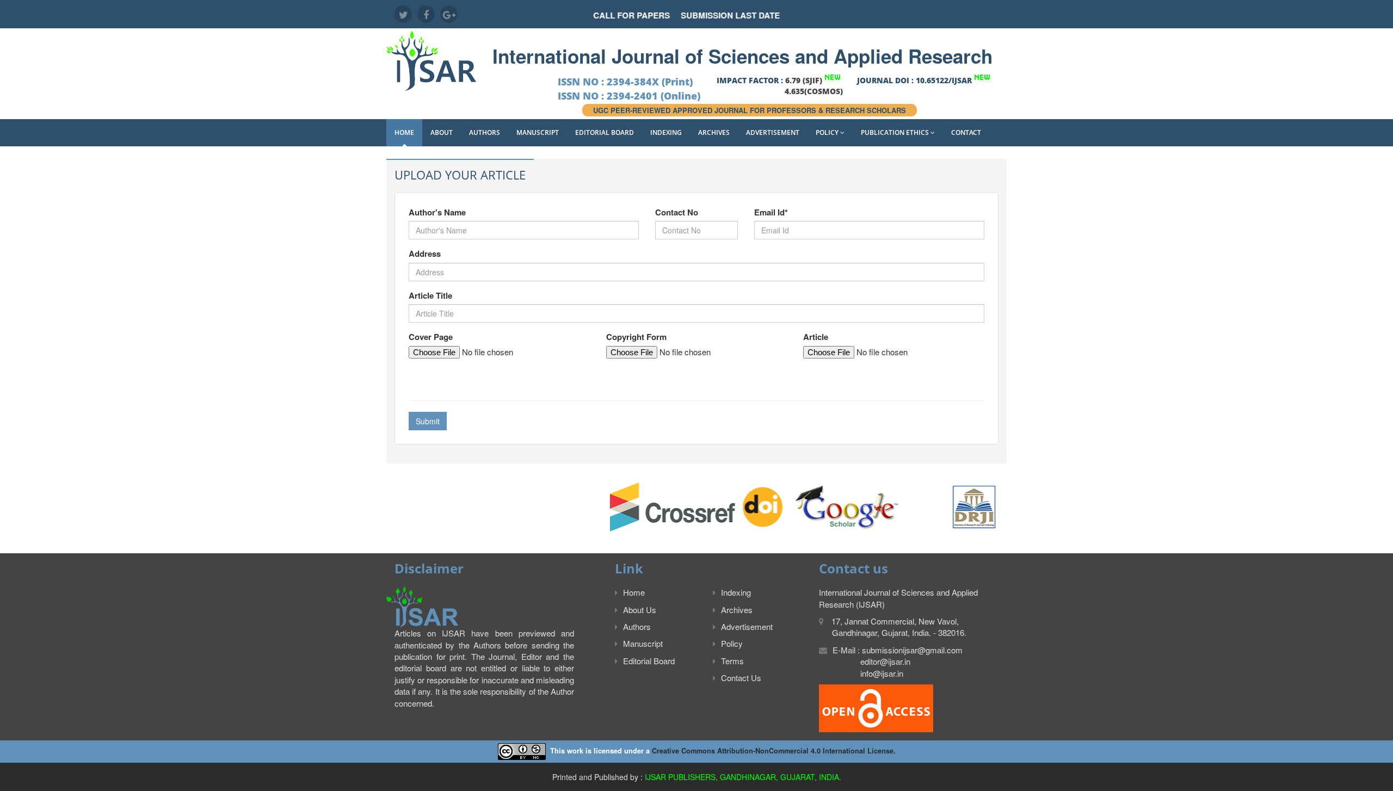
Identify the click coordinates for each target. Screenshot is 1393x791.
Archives (714, 132)
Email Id (771, 212)
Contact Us (741, 677)
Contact (966, 132)
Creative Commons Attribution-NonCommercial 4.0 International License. (774, 751)
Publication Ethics (895, 132)
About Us (639, 609)
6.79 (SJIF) (803, 80)
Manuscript (537, 132)
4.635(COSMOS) (814, 91)
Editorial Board (604, 132)
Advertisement (772, 132)
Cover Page (431, 337)
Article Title (430, 295)
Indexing (666, 132)
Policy (828, 132)
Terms (732, 660)
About (441, 132)
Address (425, 253)
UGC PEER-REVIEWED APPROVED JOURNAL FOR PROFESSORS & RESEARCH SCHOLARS (749, 110)
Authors (484, 132)
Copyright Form (636, 337)
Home (404, 132)
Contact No (676, 212)
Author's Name (437, 212)
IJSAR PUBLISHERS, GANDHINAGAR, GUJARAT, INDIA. (743, 776)
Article (815, 337)
